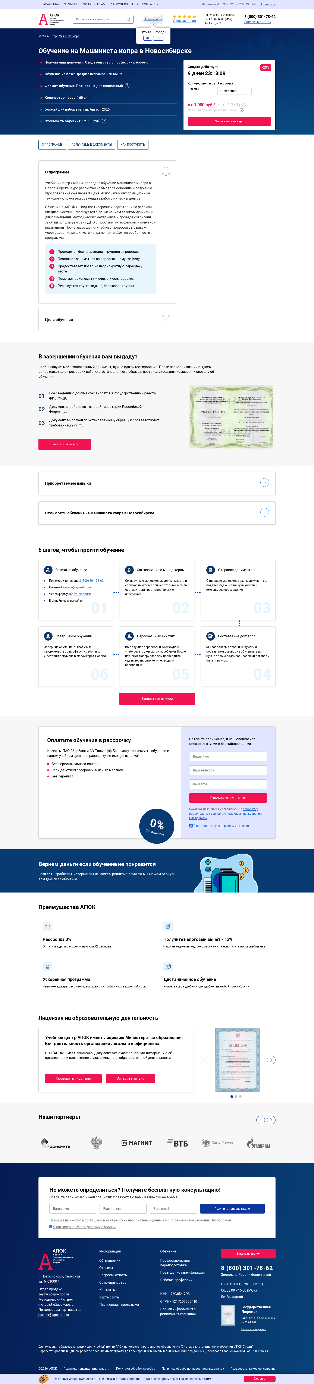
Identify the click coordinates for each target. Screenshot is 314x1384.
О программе (52, 144)
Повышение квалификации (182, 1272)
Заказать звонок (257, 22)
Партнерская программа (119, 1305)
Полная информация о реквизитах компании (178, 1311)
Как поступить (133, 144)
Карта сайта (109, 1297)
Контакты (150, 4)
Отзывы (70, 4)
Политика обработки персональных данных (193, 1368)
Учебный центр (47, 36)
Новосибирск (153, 19)
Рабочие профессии (176, 1280)
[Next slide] (271, 1060)
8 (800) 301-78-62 (260, 16)
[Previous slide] (204, 1060)
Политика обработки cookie (135, 1368)
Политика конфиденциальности (87, 1368)
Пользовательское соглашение (253, 1368)
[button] (231, 1096)
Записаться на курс (229, 121)
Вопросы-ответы (113, 1275)
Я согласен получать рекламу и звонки (221, 825)
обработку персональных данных (137, 1220)
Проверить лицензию (73, 1078)
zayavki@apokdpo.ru (77, 587)
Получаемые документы (92, 144)
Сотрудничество (124, 4)
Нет (158, 38)
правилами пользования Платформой (201, 1220)
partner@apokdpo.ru (53, 1315)
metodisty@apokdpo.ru (55, 1305)
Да (148, 38)
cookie (90, 1379)
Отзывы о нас (184, 21)
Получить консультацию (228, 797)
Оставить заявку (130, 1078)
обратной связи (79, 594)
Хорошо (259, 1378)
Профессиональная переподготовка (175, 1262)
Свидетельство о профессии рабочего (116, 62)
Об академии (49, 4)
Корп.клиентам (93, 4)
